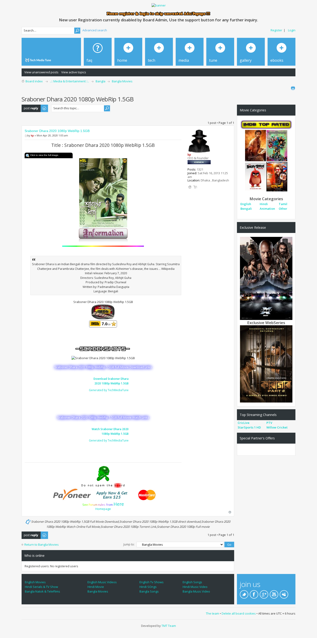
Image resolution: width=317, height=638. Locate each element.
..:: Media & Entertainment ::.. (69, 81)
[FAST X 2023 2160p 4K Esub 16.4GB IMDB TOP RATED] (266, 278)
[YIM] (195, 187)
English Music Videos (102, 582)
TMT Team (169, 626)
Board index (34, 81)
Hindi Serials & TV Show (41, 587)
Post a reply (30, 107)
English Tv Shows (151, 582)
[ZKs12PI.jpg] (103, 192)
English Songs (192, 582)
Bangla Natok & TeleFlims (42, 591)
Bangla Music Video (196, 591)
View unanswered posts (41, 72)
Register (276, 30)
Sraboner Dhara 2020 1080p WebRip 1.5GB (57, 131)
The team (212, 613)
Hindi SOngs (148, 587)
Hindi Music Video (195, 587)
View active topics (73, 72)
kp (32, 135)
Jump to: (129, 544)
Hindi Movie (95, 587)
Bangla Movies (122, 81)
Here (118, 504)
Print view (292, 88)
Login (291, 30)
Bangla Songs (149, 591)
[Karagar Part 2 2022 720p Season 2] (266, 363)
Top (230, 512)
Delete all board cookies (239, 613)
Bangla (100, 81)
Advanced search (94, 30)
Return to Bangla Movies (41, 544)
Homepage (103, 509)
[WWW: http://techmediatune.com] (190, 187)
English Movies (35, 582)
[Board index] (38, 60)
